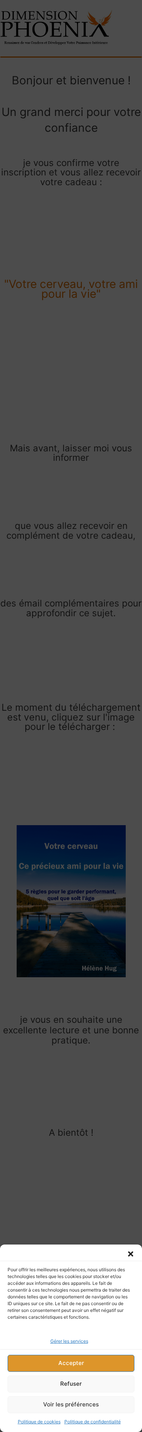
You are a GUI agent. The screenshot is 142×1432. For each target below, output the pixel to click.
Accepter (71, 1362)
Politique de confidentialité (92, 1421)
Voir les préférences (71, 1404)
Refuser (71, 1383)
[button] (130, 1254)
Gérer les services (69, 1341)
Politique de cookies (39, 1421)
